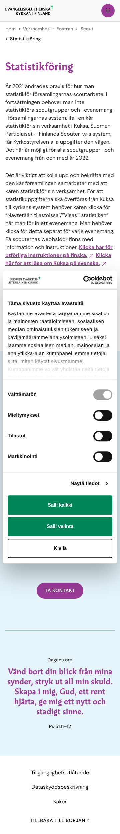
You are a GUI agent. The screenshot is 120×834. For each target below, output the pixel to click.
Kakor (60, 801)
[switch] (102, 415)
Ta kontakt (60, 591)
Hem (10, 29)
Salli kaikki (60, 505)
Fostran (65, 29)
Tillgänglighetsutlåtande (60, 772)
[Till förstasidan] (29, 10)
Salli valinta (60, 526)
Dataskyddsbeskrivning (60, 786)
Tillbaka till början (58, 821)
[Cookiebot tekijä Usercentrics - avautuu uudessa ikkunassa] (84, 280)
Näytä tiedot (85, 483)
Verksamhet (36, 29)
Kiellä (60, 548)
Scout (86, 29)
